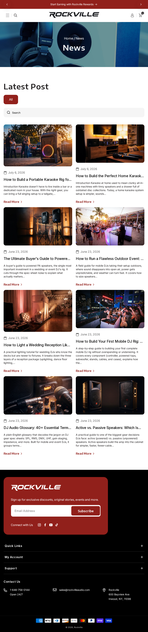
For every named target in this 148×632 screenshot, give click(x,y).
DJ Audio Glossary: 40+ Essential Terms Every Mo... (37, 428)
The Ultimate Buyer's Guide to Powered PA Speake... (37, 258)
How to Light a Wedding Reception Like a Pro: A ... (36, 345)
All (11, 99)
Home (68, 38)
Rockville (78, 627)
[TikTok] (57, 525)
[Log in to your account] (133, 15)
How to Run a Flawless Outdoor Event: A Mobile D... (109, 258)
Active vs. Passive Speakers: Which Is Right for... (107, 428)
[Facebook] (45, 525)
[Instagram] (39, 525)
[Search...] (15, 15)
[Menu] (10, 15)
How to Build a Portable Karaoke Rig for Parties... (37, 179)
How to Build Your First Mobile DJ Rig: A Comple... (109, 341)
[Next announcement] (141, 4)
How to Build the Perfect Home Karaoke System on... (109, 176)
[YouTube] (51, 525)
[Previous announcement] (7, 4)
